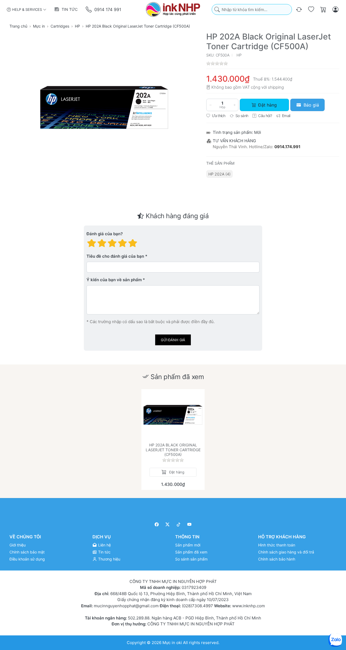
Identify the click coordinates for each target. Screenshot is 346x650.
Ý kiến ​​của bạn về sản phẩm (114, 280)
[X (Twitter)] (167, 524)
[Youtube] (189, 524)
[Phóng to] (104, 107)
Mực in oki (172, 642)
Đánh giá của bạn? (104, 234)
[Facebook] (156, 524)
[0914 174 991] (89, 9)
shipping (276, 87)
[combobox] (252, 9)
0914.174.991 (287, 146)
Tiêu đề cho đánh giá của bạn (115, 256)
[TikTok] (178, 524)
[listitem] (104, 107)
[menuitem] (219, 174)
